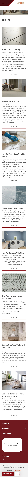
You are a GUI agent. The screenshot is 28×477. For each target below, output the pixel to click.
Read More (14, 74)
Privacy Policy (13, 467)
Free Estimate (7, 474)
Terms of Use (20, 467)
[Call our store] (17, 474)
